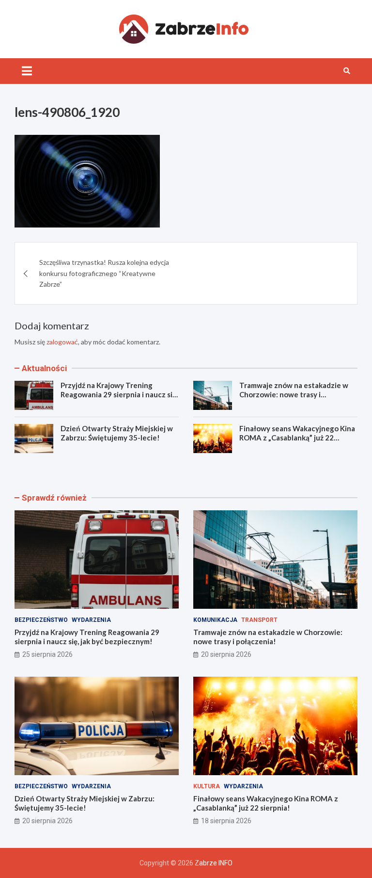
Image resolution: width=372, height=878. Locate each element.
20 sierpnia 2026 (226, 654)
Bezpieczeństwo (41, 620)
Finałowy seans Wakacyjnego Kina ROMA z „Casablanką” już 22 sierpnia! (297, 438)
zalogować (62, 342)
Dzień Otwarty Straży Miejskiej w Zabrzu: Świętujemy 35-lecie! (117, 433)
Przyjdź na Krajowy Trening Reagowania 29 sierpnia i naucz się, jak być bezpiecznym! (119, 394)
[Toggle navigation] (27, 70)
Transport (259, 620)
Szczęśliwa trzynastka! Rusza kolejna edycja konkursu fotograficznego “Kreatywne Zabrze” (104, 273)
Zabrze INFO (213, 863)
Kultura (206, 786)
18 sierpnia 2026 (226, 821)
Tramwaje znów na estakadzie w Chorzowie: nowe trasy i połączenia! (293, 394)
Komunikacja (215, 620)
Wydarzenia (91, 620)
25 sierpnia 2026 (47, 654)
